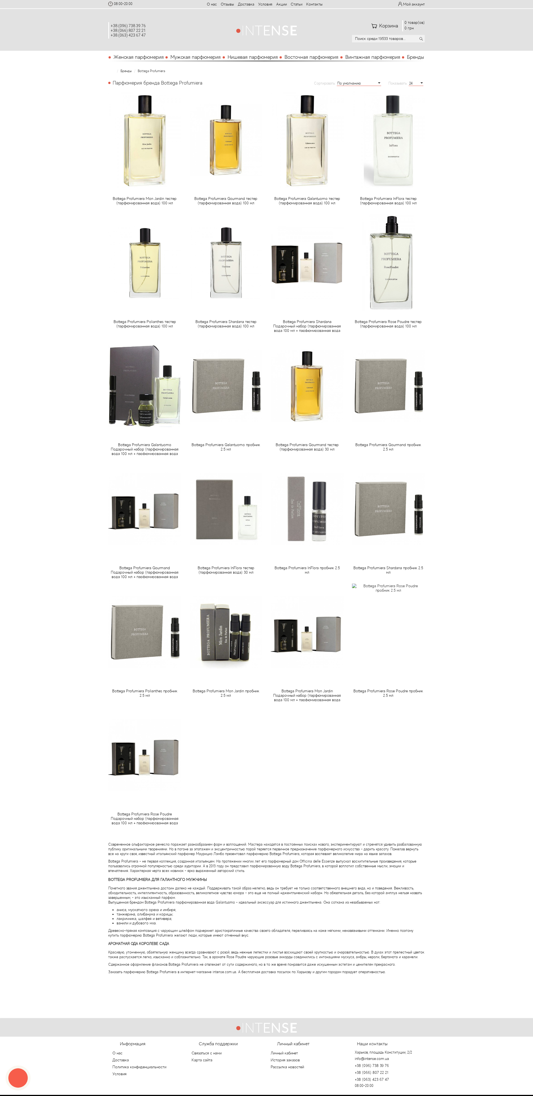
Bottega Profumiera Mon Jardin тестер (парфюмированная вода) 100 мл (145, 200)
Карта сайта (202, 1060)
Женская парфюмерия (139, 57)
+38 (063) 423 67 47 (128, 35)
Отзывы (227, 4)
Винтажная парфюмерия (372, 57)
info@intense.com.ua (372, 1058)
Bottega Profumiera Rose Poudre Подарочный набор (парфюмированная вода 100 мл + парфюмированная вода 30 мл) (144, 821)
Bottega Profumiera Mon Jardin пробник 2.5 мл (226, 693)
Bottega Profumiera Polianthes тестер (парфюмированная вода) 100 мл (145, 323)
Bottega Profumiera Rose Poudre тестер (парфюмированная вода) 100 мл (388, 323)
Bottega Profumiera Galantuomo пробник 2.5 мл (226, 447)
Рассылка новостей (287, 1067)
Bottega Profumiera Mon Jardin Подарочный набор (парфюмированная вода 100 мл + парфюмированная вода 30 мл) (307, 697)
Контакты (314, 4)
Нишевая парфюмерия (253, 57)
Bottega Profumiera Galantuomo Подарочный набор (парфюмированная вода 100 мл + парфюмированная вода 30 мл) (144, 451)
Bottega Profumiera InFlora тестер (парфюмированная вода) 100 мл (388, 200)
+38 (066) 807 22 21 (128, 30)
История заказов (285, 1060)
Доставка (246, 4)
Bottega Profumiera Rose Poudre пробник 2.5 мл (388, 693)
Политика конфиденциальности (139, 1067)
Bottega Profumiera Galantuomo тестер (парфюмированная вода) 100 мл (307, 200)
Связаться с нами (207, 1053)
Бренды (415, 57)
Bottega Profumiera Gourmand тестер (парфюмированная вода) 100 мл (225, 200)
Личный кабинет (284, 1053)
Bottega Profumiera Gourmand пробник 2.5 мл (388, 447)
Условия (265, 4)
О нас (212, 4)
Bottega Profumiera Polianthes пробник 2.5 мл (144, 693)
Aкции (281, 4)
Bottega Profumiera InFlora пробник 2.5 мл (307, 570)
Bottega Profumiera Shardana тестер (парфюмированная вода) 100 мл (226, 323)
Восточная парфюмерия (311, 57)
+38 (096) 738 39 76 (128, 26)
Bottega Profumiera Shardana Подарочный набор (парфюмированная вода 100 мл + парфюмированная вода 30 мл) (307, 328)
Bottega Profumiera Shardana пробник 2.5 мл (388, 570)
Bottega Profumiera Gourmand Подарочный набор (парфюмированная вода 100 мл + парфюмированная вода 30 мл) (144, 574)
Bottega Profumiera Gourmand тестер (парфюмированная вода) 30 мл (307, 447)
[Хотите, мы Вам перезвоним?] (18, 1078)
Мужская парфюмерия (195, 57)
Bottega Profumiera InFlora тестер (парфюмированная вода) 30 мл (226, 570)
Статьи (296, 4)
